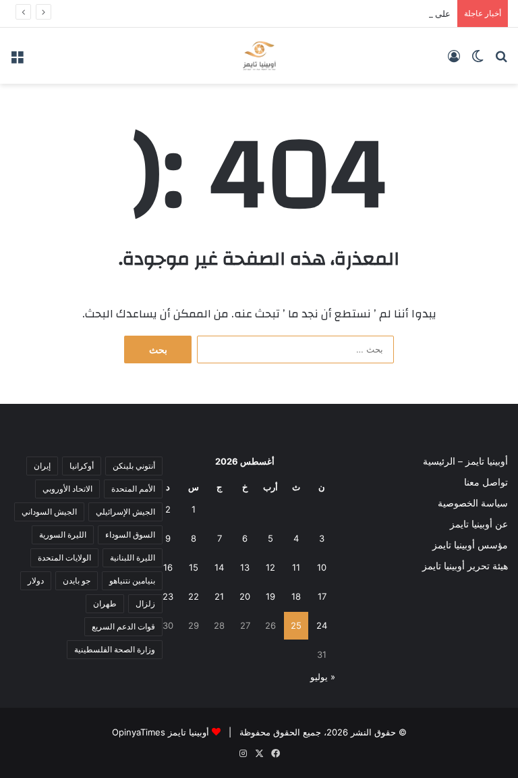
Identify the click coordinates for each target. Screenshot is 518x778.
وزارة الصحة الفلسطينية (114, 649)
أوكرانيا (81, 466)
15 (193, 567)
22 (193, 596)
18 (296, 596)
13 (245, 567)
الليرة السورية (62, 534)
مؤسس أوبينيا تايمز (470, 545)
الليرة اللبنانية (132, 557)
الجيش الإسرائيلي (125, 512)
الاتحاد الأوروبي (67, 489)
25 (296, 625)
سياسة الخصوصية (473, 503)
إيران (42, 466)
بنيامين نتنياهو (132, 580)
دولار (36, 580)
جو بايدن (76, 580)
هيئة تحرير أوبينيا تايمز (465, 566)
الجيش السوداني (49, 512)
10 (321, 567)
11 (296, 567)
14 (219, 567)
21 (219, 596)
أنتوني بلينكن (134, 466)
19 (270, 596)
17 (322, 596)
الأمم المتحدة (133, 489)
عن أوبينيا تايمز (479, 524)
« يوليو (322, 676)
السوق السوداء (130, 534)
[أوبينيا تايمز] (259, 55)
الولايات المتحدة (64, 557)
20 (244, 596)
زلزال (145, 603)
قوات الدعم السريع (123, 626)
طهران (105, 603)
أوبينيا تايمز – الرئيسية (465, 461)
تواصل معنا (486, 482)
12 (270, 567)
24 (321, 625)
